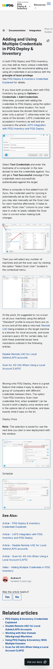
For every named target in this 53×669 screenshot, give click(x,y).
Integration (35, 30)
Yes (7, 596)
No (17, 596)
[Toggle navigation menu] (49, 3)
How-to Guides (48, 30)
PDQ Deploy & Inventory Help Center (3, 30)
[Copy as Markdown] (48, 40)
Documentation (17, 30)
